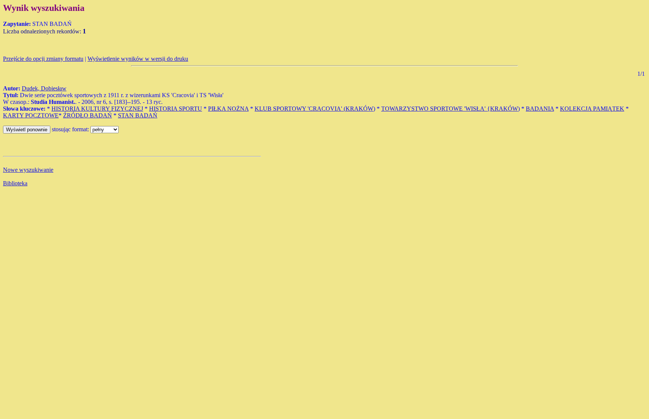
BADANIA (540, 108)
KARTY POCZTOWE (31, 115)
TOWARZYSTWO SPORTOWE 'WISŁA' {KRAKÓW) (450, 108)
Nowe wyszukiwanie (28, 170)
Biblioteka (15, 183)
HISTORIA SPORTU (175, 108)
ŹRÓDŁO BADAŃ (87, 115)
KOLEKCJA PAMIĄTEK (592, 108)
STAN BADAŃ (137, 115)
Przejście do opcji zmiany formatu (43, 59)
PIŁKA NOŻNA (228, 108)
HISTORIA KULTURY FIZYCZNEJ (97, 108)
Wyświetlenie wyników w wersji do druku (138, 59)
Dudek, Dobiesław (44, 88)
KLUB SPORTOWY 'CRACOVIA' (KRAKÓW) (315, 108)
